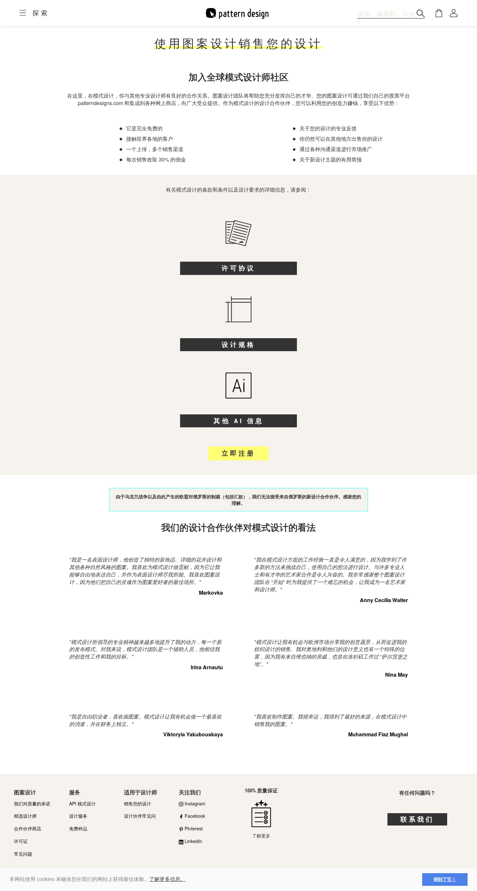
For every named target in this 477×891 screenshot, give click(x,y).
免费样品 (78, 828)
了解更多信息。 (167, 879)
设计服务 (78, 816)
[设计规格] (238, 317)
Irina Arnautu (207, 667)
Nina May (396, 674)
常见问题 (23, 853)
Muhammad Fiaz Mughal (378, 734)
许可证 (21, 841)
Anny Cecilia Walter (384, 600)
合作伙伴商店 (27, 828)
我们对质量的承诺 (32, 803)
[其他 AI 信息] (238, 393)
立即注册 (238, 453)
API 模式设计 (82, 803)
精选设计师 (25, 816)
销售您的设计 (137, 803)
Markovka (211, 592)
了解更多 (261, 835)
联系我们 (417, 819)
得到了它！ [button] (445, 879)
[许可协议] (238, 241)
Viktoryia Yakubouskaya (193, 734)
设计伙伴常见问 (140, 816)
